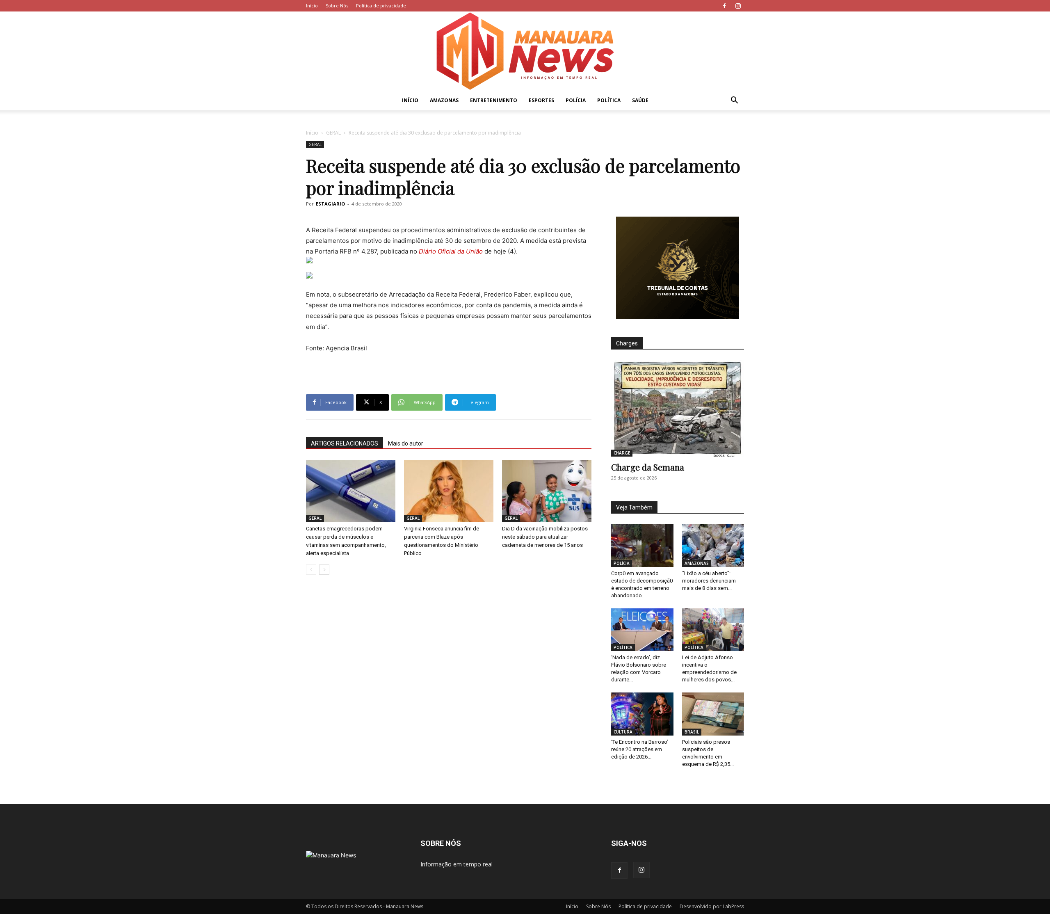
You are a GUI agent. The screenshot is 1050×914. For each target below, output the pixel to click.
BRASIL (692, 732)
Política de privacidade (381, 5)
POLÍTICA (609, 100)
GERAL (333, 132)
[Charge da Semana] (677, 408)
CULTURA (623, 732)
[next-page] (324, 569)
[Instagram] (738, 5)
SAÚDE (640, 100)
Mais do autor (405, 443)
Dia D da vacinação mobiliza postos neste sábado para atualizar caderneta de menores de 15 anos (545, 537)
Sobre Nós (337, 5)
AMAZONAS (444, 100)
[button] (734, 101)
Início (312, 5)
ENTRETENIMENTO (493, 100)
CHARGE (622, 453)
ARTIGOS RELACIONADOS (344, 443)
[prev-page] (311, 569)
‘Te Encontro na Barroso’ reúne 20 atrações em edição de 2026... (639, 749)
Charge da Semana (647, 467)
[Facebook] (724, 5)
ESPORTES (541, 100)
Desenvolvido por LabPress (712, 906)
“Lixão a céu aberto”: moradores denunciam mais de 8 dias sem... (709, 580)
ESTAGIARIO (330, 204)
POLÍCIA (576, 100)
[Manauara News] (525, 51)
